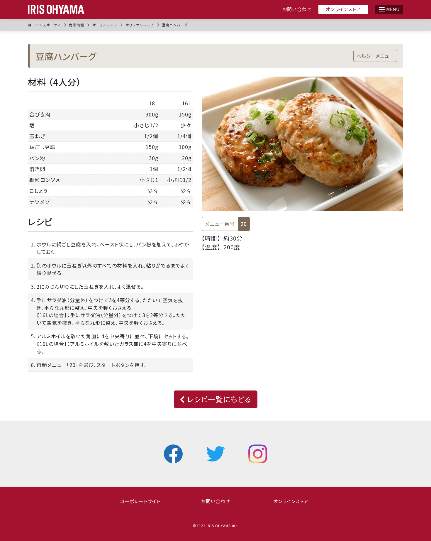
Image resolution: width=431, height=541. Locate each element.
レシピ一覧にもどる (218, 399)
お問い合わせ (296, 9)
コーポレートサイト (140, 501)
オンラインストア (343, 9)
